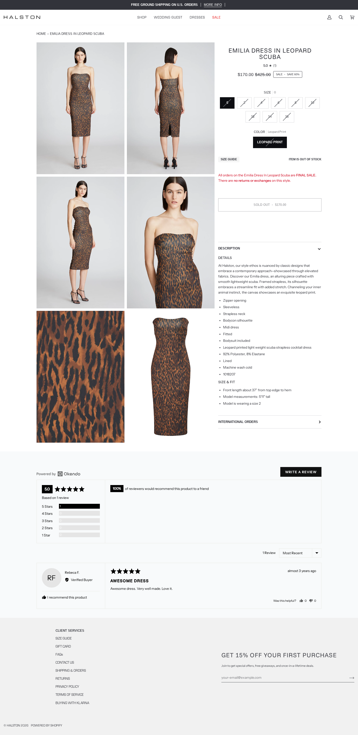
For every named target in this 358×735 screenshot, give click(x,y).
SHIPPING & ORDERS (71, 670)
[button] (142, 17)
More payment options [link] (270, 234)
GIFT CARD (63, 646)
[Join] (347, 677)
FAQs (59, 654)
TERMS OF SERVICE (70, 694)
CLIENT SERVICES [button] (70, 630)
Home (41, 34)
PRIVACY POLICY (67, 686)
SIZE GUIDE (64, 638)
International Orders (238, 422)
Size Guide (229, 159)
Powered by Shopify (46, 725)
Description (229, 248)
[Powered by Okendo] (58, 474)
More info (213, 5)
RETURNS (63, 678)
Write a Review (301, 472)
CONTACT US (65, 662)
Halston (13, 725)
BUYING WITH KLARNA (72, 702)
